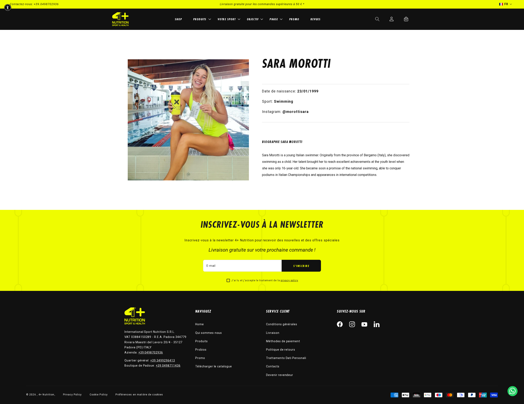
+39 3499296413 (162, 360)
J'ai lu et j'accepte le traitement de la (264, 280)
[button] (201, 19)
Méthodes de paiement (283, 341)
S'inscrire (301, 266)
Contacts (272, 366)
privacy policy (289, 280)
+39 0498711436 (168, 365)
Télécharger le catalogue (213, 366)
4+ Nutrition (46, 394)
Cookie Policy (99, 394)
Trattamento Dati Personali (286, 358)
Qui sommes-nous (208, 332)
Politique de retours (280, 349)
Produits (201, 341)
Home (199, 324)
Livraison (272, 332)
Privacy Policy (72, 394)
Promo (200, 358)
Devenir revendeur (279, 375)
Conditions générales (281, 324)
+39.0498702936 (46, 4)
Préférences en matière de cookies (139, 394)
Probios (201, 349)
